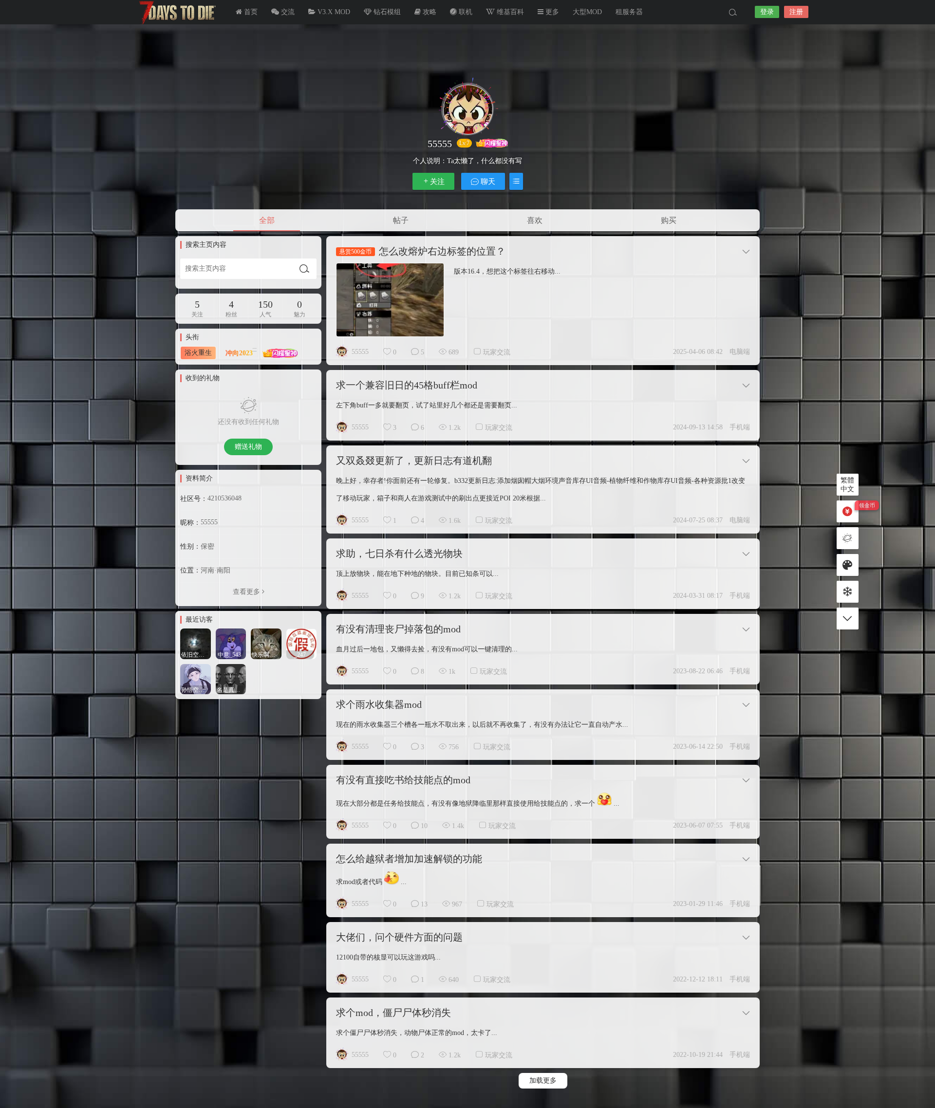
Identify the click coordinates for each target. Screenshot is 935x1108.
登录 (767, 12)
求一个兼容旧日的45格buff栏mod (406, 385)
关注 (437, 181)
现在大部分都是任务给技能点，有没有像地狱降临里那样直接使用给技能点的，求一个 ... (477, 803)
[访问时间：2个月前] (195, 678)
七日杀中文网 (175, 12)
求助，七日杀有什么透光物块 (399, 553)
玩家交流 (496, 352)
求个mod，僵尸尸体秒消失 (393, 1012)
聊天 (487, 181)
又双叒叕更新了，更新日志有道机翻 (414, 460)
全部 (267, 220)
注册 (796, 12)
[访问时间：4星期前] (231, 642)
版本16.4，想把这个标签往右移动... (507, 271)
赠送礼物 (248, 446)
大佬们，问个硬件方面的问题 (399, 937)
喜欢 (534, 220)
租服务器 (629, 12)
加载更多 (543, 1080)
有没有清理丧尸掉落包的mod (398, 629)
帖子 (401, 220)
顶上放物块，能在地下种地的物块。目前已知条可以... (417, 573)
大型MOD (587, 12)
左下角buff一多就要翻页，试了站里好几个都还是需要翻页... (426, 405)
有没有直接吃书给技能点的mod (403, 780)
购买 (668, 220)
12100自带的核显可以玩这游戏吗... (388, 957)
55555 (360, 351)
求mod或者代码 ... (371, 882)
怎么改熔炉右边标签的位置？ (442, 251)
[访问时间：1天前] (195, 642)
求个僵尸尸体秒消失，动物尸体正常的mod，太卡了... (416, 1032)
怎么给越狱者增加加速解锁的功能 (409, 858)
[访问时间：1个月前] (266, 642)
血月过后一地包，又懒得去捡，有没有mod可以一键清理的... (427, 649)
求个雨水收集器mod (379, 704)
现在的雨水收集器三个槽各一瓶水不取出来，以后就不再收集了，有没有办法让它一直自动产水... (482, 724)
